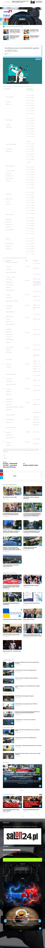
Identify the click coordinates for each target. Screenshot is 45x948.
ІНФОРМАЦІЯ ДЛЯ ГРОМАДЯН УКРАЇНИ (12, 619)
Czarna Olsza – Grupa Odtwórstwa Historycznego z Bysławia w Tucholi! (11, 810)
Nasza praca (16, 803)
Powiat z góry (19, 916)
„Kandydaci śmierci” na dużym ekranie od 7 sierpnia (25, 719)
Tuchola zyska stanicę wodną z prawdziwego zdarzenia (30, 548)
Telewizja (21, 774)
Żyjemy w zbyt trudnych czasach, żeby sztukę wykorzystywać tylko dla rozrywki (32, 635)
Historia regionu (10, 803)
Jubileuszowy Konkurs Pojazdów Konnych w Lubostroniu (15, 37)
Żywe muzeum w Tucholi (28, 619)
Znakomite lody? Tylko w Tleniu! (22, 776)
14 (14, 870)
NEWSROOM (12, 774)
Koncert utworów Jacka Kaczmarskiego (31, 809)
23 (25, 871)
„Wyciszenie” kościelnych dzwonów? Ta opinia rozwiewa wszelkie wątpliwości (27, 754)
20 (9, 871)
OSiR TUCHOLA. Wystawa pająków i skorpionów (24, 695)
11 (37, 868)
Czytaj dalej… (32, 925)
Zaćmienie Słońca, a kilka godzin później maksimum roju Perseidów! (28, 745)
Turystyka (31, 774)
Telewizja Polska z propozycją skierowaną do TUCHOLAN (26, 703)
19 (3, 871)
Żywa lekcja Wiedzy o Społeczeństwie (11, 634)
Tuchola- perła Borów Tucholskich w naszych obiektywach (11, 565)
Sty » (6, 875)
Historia (6, 803)
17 (31, 870)
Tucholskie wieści (26, 774)
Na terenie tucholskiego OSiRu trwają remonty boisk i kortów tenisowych (31, 531)
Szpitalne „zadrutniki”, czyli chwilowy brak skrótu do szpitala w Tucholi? (11, 531)
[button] (5, 778)
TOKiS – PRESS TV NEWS (18, 15)
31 (31, 873)
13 (9, 870)
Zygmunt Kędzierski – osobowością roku (12, 651)
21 (14, 871)
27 (9, 873)
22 (20, 871)
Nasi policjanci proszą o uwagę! (10, 497)
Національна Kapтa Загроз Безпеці (31, 603)
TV (34, 774)
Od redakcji (16, 774)
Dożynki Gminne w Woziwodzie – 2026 (34, 30)
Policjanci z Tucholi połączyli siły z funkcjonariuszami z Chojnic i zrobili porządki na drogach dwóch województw (23, 1)
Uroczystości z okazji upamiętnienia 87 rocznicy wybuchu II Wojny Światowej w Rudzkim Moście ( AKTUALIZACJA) (32, 514)
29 (20, 873)
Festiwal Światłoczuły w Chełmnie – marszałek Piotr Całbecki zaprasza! (15, 31)
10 (31, 868)
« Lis (4, 875)
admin (14, 476)
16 (25, 870)
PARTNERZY (36, 806)
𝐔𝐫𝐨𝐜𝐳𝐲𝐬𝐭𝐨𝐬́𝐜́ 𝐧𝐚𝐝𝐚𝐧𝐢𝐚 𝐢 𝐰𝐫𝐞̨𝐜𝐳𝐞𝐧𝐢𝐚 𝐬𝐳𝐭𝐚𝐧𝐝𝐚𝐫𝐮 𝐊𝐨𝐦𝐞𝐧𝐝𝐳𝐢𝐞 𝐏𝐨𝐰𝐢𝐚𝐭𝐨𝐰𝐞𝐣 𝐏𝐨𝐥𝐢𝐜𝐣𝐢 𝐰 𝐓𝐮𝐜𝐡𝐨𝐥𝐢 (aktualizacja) (11, 586)
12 (3, 870)
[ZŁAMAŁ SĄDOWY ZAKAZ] (43, 474)
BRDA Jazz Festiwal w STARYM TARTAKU (34, 36)
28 (14, 873)
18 (37, 870)
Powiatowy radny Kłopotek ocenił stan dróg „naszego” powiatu (22, 918)
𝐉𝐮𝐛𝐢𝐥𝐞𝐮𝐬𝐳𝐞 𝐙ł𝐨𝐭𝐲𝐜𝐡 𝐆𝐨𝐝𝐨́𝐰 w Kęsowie (31, 585)
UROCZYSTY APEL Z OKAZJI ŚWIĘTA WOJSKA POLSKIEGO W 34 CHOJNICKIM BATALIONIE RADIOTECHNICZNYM (27, 712)
